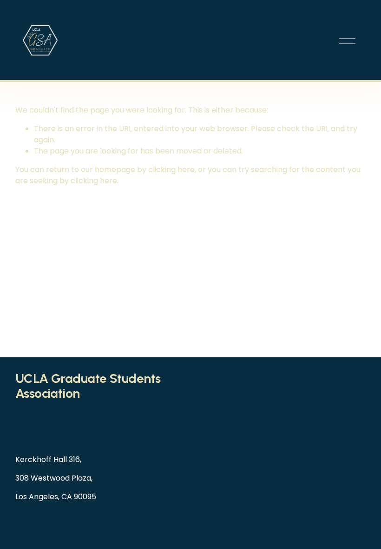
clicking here (171, 169)
